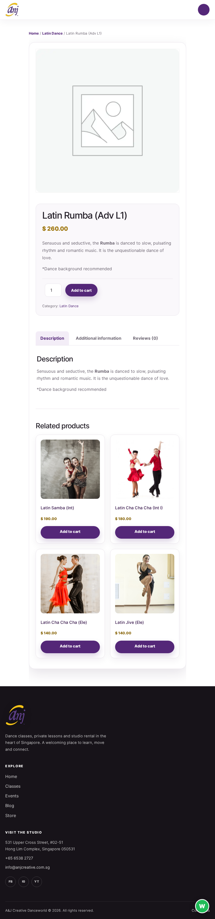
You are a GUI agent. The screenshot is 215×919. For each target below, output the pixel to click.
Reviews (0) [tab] (145, 338)
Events (12, 795)
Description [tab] (52, 338)
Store (10, 815)
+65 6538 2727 (19, 858)
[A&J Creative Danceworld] (12, 10)
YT (36, 881)
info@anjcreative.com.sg (27, 867)
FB (11, 881)
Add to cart (81, 290)
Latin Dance (52, 33)
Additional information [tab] (98, 338)
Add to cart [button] (70, 531)
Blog (9, 805)
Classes (12, 786)
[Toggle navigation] (204, 10)
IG (23, 881)
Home (34, 33)
